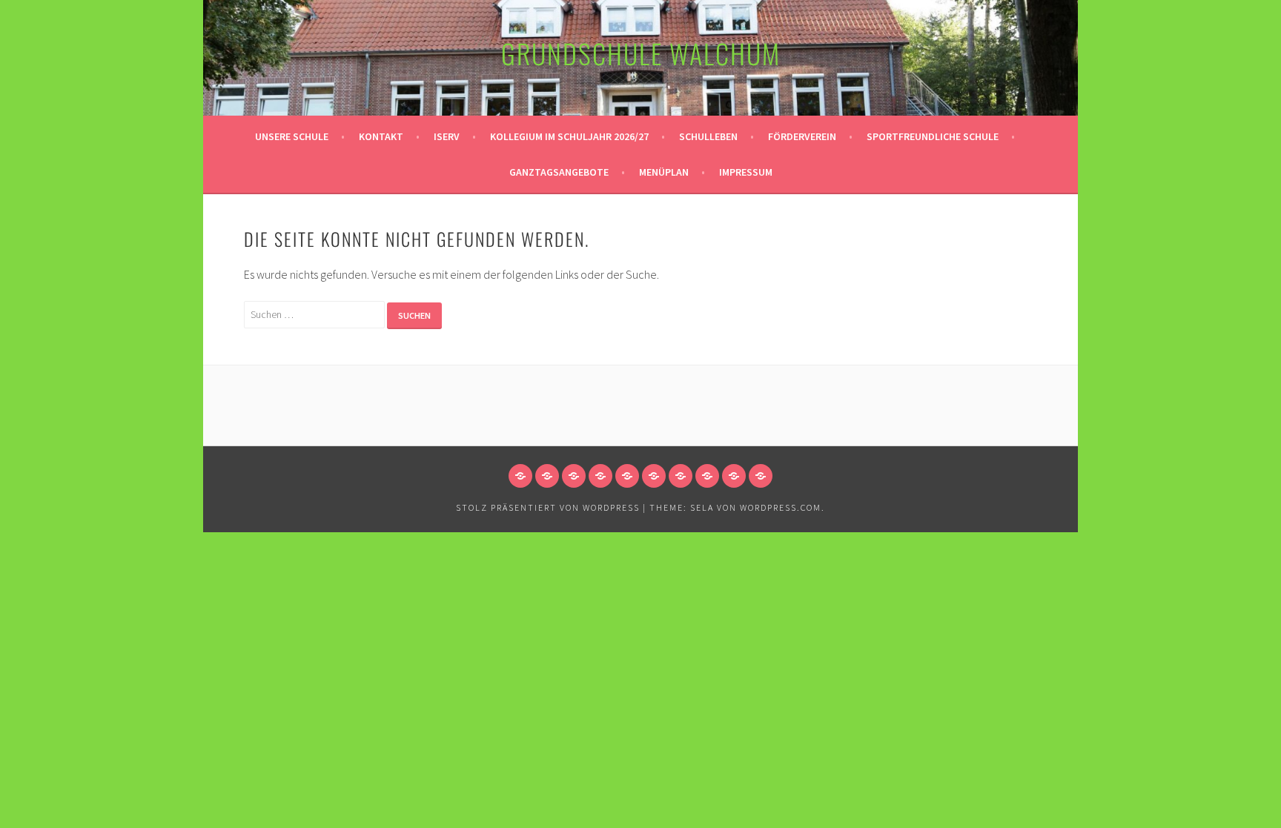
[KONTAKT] (547, 476)
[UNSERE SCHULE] (520, 476)
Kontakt (381, 136)
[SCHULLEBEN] (627, 476)
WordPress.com (780, 507)
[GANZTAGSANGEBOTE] (707, 476)
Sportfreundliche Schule (933, 136)
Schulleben (708, 136)
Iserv (447, 136)
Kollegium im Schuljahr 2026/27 (569, 136)
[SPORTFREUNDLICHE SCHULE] (680, 476)
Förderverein (802, 136)
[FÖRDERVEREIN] (654, 476)
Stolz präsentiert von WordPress (548, 507)
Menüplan (664, 172)
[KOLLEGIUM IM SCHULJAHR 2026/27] (600, 476)
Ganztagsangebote (559, 172)
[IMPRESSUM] (760, 476)
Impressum (745, 172)
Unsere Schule (291, 136)
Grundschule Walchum (641, 53)
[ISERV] (574, 476)
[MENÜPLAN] (734, 476)
